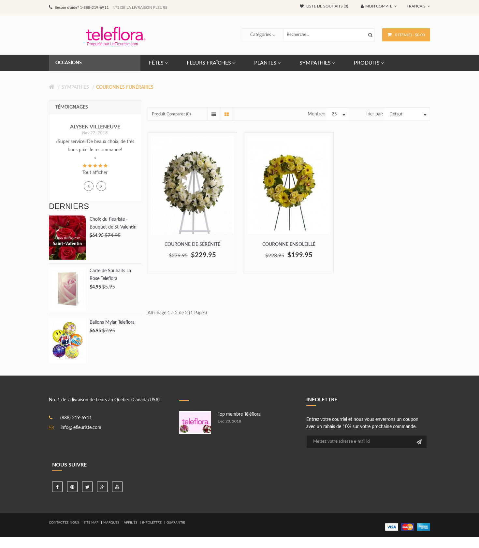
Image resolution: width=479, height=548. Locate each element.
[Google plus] (102, 486)
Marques (111, 522)
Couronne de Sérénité (192, 244)
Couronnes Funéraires (124, 87)
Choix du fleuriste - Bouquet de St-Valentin (113, 223)
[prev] (89, 186)
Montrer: (317, 114)
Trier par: (374, 114)
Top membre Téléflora (239, 414)
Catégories (260, 35)
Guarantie (176, 522)
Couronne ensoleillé (288, 244)
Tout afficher (95, 172)
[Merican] (423, 527)
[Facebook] (57, 486)
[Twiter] (87, 486)
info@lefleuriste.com (81, 427)
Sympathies (75, 87)
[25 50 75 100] (338, 114)
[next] (101, 186)
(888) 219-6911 (76, 418)
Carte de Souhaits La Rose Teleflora (110, 275)
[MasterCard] (407, 527)
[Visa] (391, 527)
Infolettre (152, 522)
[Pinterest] (72, 486)
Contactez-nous (64, 522)
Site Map (91, 522)
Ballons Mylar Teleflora (112, 322)
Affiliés (130, 522)
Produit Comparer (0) (171, 114)
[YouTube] (117, 486)
